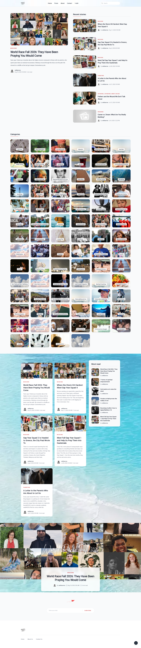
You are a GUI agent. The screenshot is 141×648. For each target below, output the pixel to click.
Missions (13, 48)
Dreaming (101, 111)
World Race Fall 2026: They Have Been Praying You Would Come (36, 387)
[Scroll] (136, 643)
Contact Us (39, 639)
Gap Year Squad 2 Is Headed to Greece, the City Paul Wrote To (36, 440)
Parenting (101, 75)
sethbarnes (18, 70)
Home (50, 3)
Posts (56, 3)
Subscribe (87, 610)
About (62, 3)
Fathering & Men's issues (112, 93)
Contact (69, 3)
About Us (30, 639)
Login (76, 3)
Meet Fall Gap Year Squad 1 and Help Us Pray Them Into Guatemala (69, 440)
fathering (101, 93)
